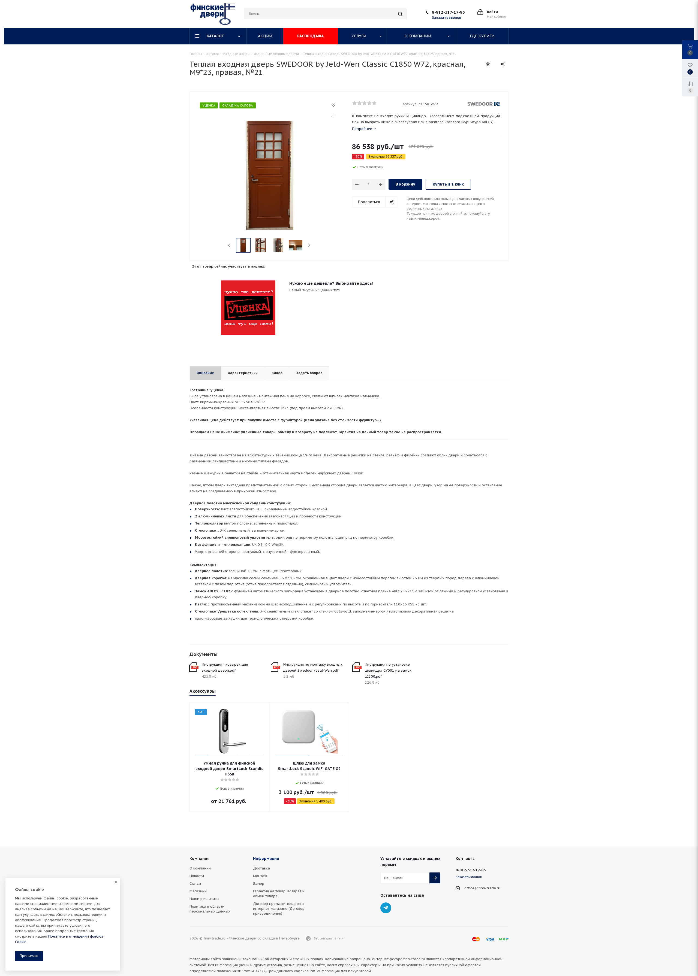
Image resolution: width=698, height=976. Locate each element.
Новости (196, 876)
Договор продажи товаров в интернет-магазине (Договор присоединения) (279, 908)
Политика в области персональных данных (209, 909)
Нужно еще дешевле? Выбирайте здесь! (331, 283)
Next (309, 245)
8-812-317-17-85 (448, 12)
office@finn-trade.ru (482, 888)
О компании (200, 868)
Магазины (198, 891)
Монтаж (260, 876)
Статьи (195, 883)
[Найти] (400, 13)
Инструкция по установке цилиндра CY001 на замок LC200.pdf (388, 670)
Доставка (261, 868)
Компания (199, 858)
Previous (229, 245)
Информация (266, 858)
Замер (258, 883)
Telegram (385, 907)
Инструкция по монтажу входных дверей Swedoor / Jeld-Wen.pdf (313, 667)
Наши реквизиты (204, 898)
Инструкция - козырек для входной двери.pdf (225, 667)
